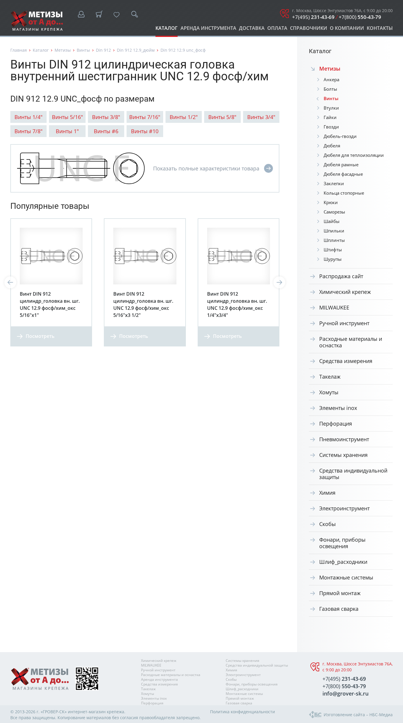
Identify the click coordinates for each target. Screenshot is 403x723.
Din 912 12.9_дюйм (136, 50)
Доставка (252, 29)
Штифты (333, 249)
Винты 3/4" (261, 116)
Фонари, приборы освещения (342, 542)
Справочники (308, 29)
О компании (347, 29)
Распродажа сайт (341, 276)
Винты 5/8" (222, 116)
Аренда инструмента (208, 29)
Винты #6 (106, 131)
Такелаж (329, 376)
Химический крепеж (345, 292)
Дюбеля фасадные (343, 174)
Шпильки (334, 230)
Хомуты (328, 392)
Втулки (331, 107)
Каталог (166, 29)
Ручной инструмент (344, 323)
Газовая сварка (338, 608)
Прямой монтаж (340, 593)
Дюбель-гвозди (340, 136)
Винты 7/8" (28, 131)
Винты (83, 50)
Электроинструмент (344, 508)
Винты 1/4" (28, 116)
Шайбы (332, 221)
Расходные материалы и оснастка (350, 342)
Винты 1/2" (184, 116)
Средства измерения (345, 361)
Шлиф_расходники (343, 561)
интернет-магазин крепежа (96, 711)
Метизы (63, 50)
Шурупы (333, 259)
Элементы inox (338, 408)
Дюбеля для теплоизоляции (354, 155)
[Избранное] (116, 15)
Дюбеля (332, 145)
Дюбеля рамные (341, 164)
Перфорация (335, 423)
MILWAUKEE (334, 307)
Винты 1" (67, 131)
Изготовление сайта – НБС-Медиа (358, 714)
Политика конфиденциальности (242, 711)
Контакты (380, 29)
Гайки (330, 117)
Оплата (277, 29)
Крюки (331, 202)
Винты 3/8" (106, 116)
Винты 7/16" (144, 116)
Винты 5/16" (67, 116)
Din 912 (103, 50)
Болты (330, 89)
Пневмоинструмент (344, 439)
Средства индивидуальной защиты (353, 473)
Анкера (331, 79)
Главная (18, 50)
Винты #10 (144, 131)
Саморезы (334, 211)
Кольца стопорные (344, 193)
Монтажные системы (346, 577)
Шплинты (334, 240)
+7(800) (360, 17)
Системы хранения (343, 455)
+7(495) (313, 17)
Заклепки (334, 183)
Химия (327, 492)
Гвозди (331, 126)
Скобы (327, 524)
